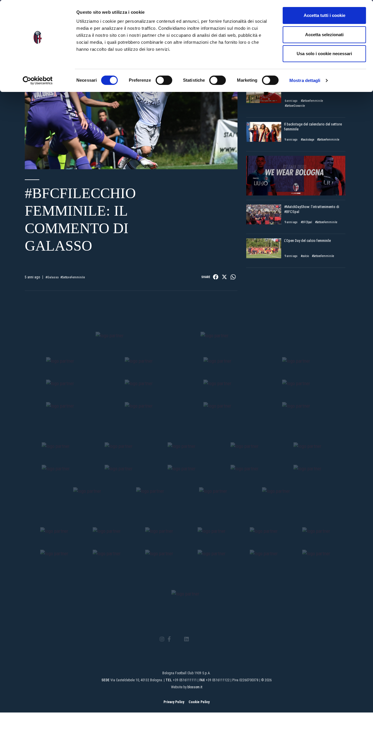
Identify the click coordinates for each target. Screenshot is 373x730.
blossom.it (194, 687)
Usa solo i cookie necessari (324, 53)
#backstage (307, 139)
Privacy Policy (173, 702)
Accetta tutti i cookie (324, 15)
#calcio (305, 256)
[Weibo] (210, 639)
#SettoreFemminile (72, 277)
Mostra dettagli (305, 80)
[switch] (164, 80)
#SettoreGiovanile (295, 105)
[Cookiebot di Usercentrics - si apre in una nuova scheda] (37, 80)
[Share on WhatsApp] (233, 277)
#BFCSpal (306, 222)
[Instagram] (162, 639)
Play (131, 109)
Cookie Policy (199, 702)
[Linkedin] (186, 639)
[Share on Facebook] (215, 277)
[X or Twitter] (177, 639)
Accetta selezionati (324, 34)
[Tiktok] (194, 639)
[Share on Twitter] (224, 277)
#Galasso (52, 277)
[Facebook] (169, 639)
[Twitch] (202, 639)
